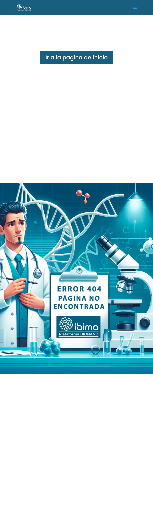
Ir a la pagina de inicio (77, 57)
